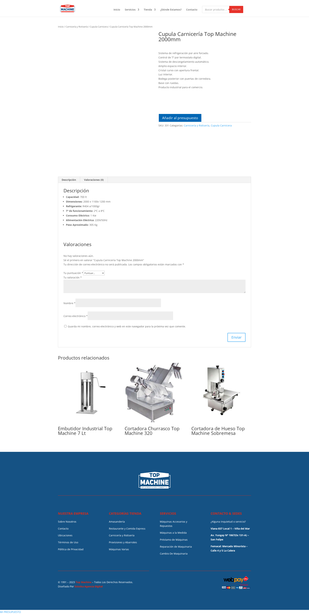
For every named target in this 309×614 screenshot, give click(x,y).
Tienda (148, 9)
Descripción (69, 179)
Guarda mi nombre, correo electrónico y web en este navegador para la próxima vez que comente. (127, 326)
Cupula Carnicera (99, 26)
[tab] (69, 180)
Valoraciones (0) (94, 179)
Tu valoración (72, 277)
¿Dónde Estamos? (171, 9)
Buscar (236, 9)
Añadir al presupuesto (180, 117)
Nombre (69, 303)
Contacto (191, 9)
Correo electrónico (75, 316)
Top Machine (83, 582)
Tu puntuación (73, 273)
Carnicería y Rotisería (77, 26)
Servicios (130, 9)
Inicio (117, 9)
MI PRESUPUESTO (10, 612)
